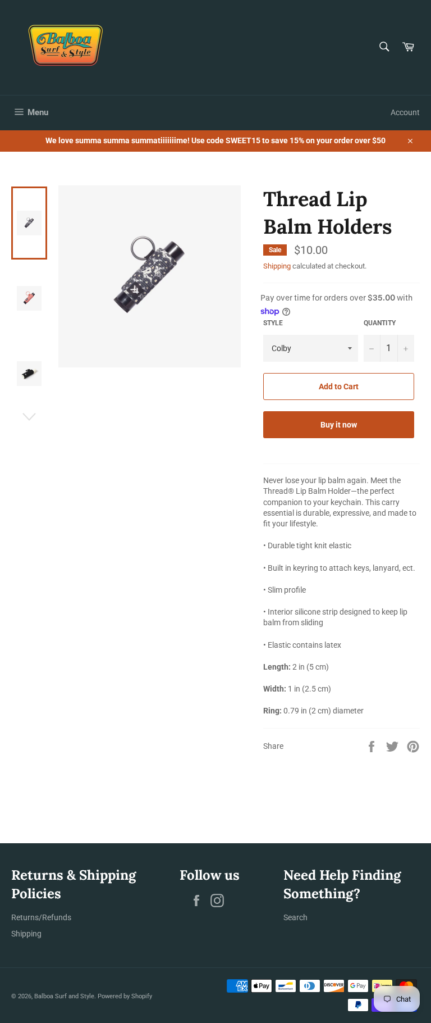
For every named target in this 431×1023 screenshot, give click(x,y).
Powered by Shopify (125, 996)
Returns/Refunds (41, 917)
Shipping (277, 266)
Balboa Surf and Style (64, 996)
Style (273, 323)
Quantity (380, 323)
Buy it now (338, 424)
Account (405, 112)
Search (295, 917)
